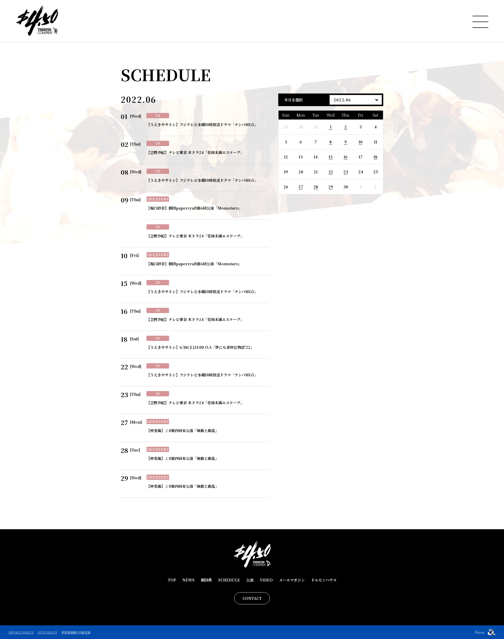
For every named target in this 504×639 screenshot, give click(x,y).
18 (375, 156)
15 (331, 156)
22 (330, 171)
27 (300, 186)
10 (361, 141)
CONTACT (252, 598)
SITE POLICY (47, 632)
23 (345, 171)
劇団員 (206, 580)
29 (330, 186)
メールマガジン (292, 580)
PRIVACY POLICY (21, 632)
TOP (172, 580)
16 (346, 156)
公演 (250, 580)
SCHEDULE (229, 580)
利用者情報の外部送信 (75, 632)
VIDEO (266, 580)
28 (315, 186)
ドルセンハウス (324, 580)
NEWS (188, 580)
